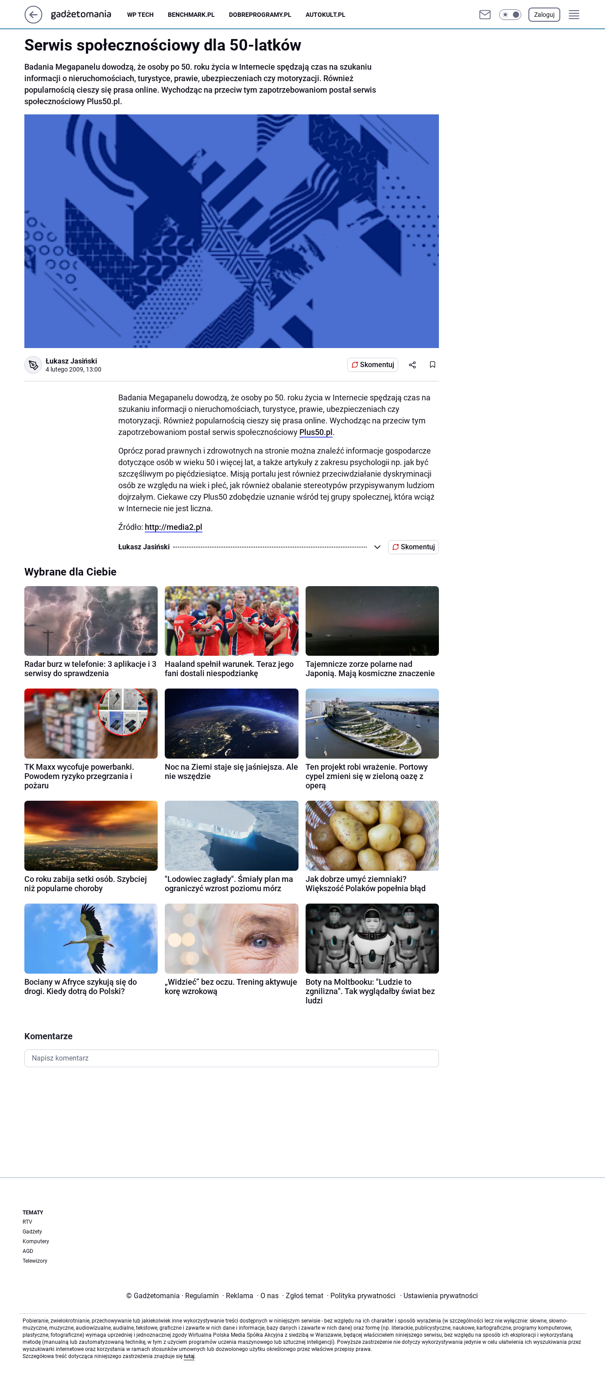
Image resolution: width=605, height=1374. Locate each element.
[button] (510, 14)
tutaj (189, 1356)
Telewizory (35, 1261)
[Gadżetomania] (88, 15)
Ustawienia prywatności (439, 1296)
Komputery (36, 1241)
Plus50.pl (316, 432)
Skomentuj (377, 364)
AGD (28, 1251)
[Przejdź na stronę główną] (33, 21)
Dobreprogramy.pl (260, 14)
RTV (27, 1222)
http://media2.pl (173, 527)
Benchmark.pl (191, 14)
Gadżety (32, 1232)
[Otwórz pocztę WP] (485, 15)
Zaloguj (544, 14)
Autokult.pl (325, 14)
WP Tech (140, 14)
